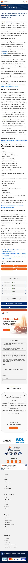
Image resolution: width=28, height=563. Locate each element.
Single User (6, 285)
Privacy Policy (8, 526)
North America (8, 481)
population (4, 51)
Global (6, 477)
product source (6, 119)
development (5, 53)
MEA (6, 486)
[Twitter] (12, 461)
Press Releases (5, 378)
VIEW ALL (5, 364)
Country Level (8, 488)
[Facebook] (16, 461)
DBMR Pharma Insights (10, 544)
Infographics (4, 375)
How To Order (8, 517)
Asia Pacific (7, 484)
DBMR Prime (6, 291)
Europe (6, 479)
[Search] (24, 2)
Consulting (7, 542)
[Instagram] (20, 461)
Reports (7, 540)
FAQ (6, 529)
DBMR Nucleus (7, 293)
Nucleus (7, 538)
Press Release (8, 499)
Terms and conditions (9, 524)
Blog (2, 380)
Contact (7, 508)
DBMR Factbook (7, 288)
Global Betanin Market (7, 22)
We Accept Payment (14, 555)
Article (3, 372)
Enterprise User (7, 282)
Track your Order (9, 520)
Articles (6, 504)
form (4, 118)
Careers (7, 506)
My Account (7, 522)
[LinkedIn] (8, 461)
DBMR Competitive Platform (11, 547)
